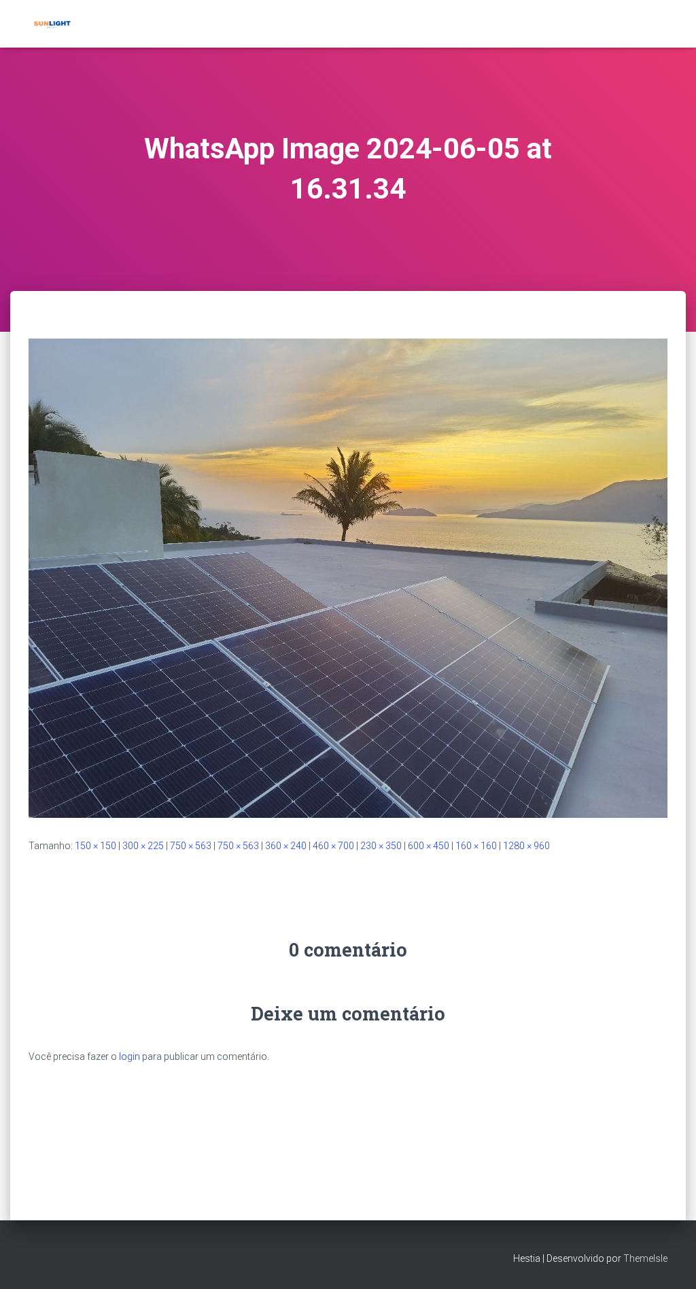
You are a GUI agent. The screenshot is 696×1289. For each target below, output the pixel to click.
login (129, 1056)
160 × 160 (476, 845)
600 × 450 (428, 845)
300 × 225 (143, 845)
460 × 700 (333, 845)
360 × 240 (286, 845)
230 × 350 (381, 845)
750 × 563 (190, 845)
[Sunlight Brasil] (51, 24)
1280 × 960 (526, 845)
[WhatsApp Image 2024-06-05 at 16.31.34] (348, 577)
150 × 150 (95, 845)
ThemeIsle (645, 1258)
